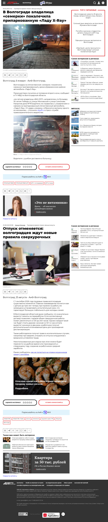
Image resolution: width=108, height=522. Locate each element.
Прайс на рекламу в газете (34, 483)
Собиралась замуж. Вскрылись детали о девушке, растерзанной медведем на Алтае (91, 70)
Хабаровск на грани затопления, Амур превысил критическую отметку (90, 113)
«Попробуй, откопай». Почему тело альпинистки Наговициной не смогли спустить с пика (92, 63)
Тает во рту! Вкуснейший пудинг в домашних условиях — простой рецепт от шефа (91, 244)
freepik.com (7, 286)
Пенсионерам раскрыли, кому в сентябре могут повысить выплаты (91, 140)
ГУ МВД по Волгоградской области (15, 70)
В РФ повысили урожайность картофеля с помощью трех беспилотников (89, 134)
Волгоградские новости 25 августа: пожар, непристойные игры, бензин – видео (88, 16)
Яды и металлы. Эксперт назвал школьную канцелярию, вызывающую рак (90, 265)
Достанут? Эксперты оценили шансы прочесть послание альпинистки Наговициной (92, 91)
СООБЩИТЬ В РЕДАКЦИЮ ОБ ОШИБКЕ (58, 485)
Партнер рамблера (35, 514)
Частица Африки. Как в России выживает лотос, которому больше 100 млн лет (92, 230)
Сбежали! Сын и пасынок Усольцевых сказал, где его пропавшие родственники (92, 258)
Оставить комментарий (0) (54, 167)
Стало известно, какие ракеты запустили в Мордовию (89, 119)
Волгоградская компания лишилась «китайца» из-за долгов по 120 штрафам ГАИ (56, 439)
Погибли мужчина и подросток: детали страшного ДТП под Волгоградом (88, 33)
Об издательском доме (53, 483)
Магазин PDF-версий (81, 483)
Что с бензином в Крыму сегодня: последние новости (91, 126)
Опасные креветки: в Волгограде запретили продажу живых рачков (40, 382)
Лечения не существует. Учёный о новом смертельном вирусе (91, 236)
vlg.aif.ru (40, 110)
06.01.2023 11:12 (7, 8)
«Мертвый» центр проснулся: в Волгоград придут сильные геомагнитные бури (88, 50)
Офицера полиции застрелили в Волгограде (88, 41)
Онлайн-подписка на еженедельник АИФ (30, 485)
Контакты (20, 483)
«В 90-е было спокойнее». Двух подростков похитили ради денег (91, 97)
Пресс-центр (68, 483)
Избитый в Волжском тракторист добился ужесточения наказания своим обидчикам (23, 446)
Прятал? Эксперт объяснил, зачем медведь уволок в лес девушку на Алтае (91, 84)
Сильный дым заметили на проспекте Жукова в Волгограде (88, 24)
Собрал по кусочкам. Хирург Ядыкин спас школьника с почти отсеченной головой (92, 251)
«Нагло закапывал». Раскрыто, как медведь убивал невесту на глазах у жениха (92, 77)
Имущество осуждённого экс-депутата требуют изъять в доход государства (56, 446)
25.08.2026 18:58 (8, 225)
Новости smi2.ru (10, 219)
